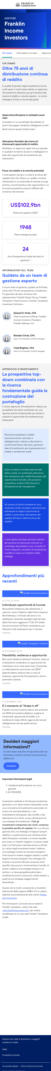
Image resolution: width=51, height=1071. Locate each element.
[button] (25, 1055)
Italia (4, 1049)
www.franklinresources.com (16, 910)
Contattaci (11, 766)
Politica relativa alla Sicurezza (32, 1066)
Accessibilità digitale (10, 1066)
